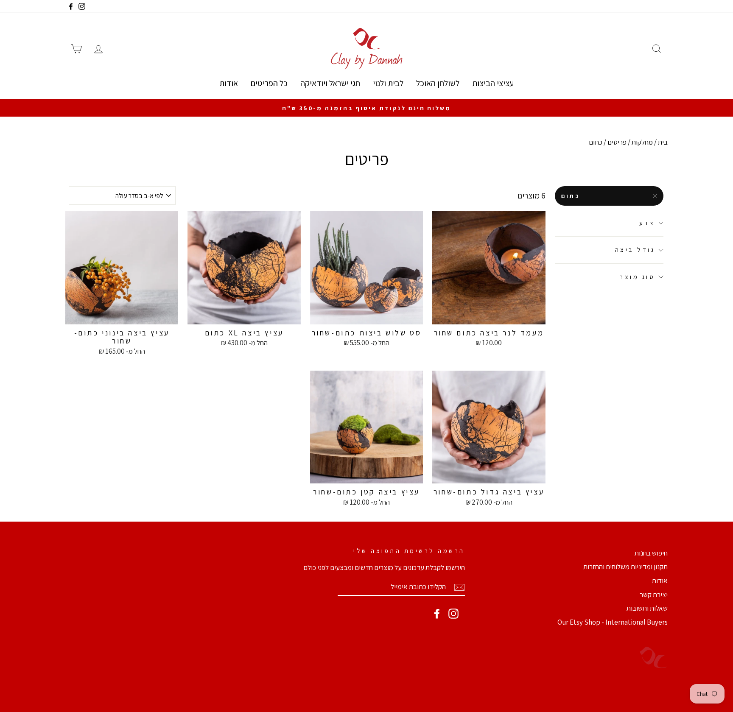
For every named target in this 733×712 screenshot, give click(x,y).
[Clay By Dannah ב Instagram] (453, 614)
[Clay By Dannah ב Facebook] (437, 614)
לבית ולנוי (388, 83)
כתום (571, 196)
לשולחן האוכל (437, 83)
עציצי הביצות (493, 83)
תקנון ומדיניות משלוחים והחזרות (625, 566)
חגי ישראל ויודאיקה (330, 83)
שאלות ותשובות (647, 608)
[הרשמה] (459, 586)
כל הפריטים (269, 83)
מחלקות (642, 142)
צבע (647, 223)
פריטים (617, 142)
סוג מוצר (637, 277)
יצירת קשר (654, 594)
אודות (228, 83)
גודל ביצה (635, 250)
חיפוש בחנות (651, 553)
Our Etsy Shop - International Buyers (612, 622)
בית (663, 142)
